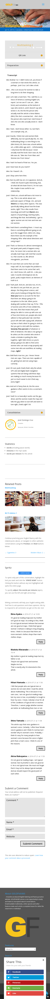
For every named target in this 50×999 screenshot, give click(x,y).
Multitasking (10, 488)
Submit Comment (32, 843)
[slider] (38, 47)
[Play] (10, 47)
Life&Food (27, 30)
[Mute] (34, 48)
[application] (25, 47)
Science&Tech (37, 30)
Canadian (19, 30)
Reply (40, 642)
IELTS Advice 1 (11, 513)
